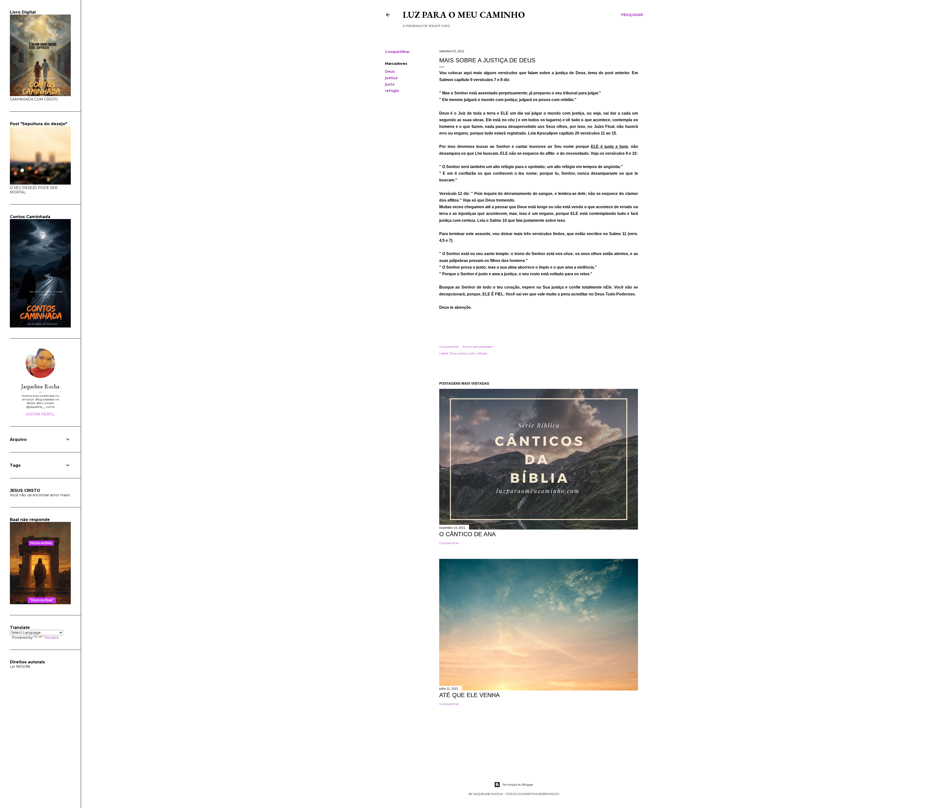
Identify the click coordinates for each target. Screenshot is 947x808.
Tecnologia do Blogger (517, 784)
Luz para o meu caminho (464, 14)
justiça (391, 78)
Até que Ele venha (469, 695)
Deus (390, 71)
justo (390, 84)
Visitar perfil (40, 414)
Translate (51, 637)
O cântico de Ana (467, 534)
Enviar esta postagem (478, 346)
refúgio (392, 90)
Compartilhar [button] (397, 52)
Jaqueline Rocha (40, 386)
